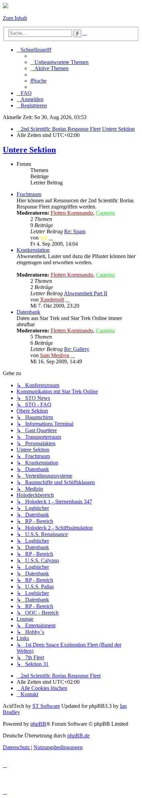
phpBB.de (78, 735)
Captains (105, 213)
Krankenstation (33, 250)
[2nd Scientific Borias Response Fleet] (5, 6)
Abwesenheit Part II (85, 293)
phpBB (38, 724)
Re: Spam (74, 231)
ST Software (46, 706)
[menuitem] (59, 62)
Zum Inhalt (15, 18)
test (43, 238)
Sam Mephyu (54, 355)
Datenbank (28, 312)
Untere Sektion (29, 149)
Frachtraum (29, 194)
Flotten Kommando (72, 213)
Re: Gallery (76, 349)
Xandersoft (52, 299)
